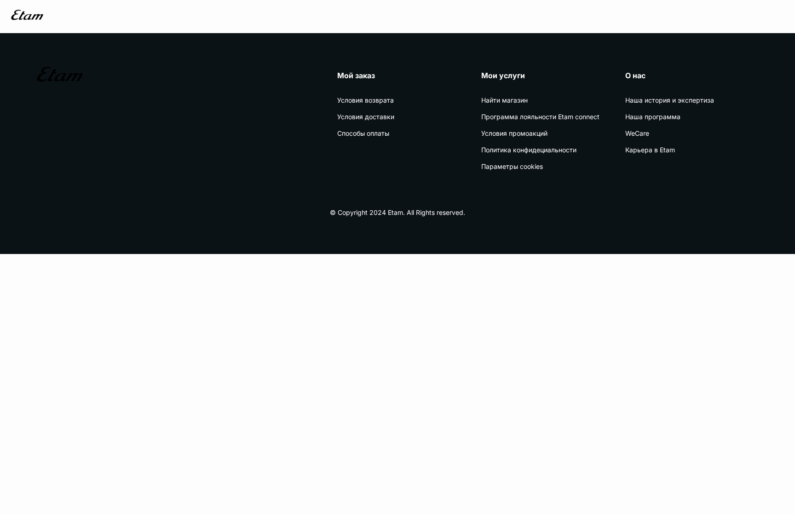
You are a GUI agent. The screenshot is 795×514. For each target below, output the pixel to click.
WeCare (637, 133)
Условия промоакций (514, 133)
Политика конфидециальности (528, 150)
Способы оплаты (363, 133)
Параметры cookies (512, 166)
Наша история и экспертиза (669, 100)
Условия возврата (365, 100)
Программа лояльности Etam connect (540, 117)
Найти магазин (504, 100)
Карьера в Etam (650, 150)
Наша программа (652, 117)
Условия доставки (365, 117)
